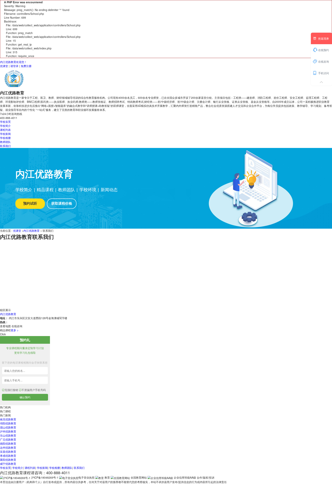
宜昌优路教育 (8, 451)
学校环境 (87, 189)
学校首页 (5, 122)
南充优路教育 (8, 419)
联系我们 (5, 146)
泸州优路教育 (8, 431)
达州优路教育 (8, 447)
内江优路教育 (31, 230)
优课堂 (4, 66)
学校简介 (5, 126)
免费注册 (26, 66)
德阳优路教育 (8, 443)
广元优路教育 (8, 439)
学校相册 (5, 138)
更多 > (14, 330)
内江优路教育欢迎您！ (13, 62)
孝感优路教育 (8, 455)
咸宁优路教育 (8, 464)
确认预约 (25, 397)
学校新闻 (5, 134)
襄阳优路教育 (8, 460)
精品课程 (45, 189)
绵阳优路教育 (8, 423)
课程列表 (5, 130)
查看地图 (5, 326)
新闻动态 (109, 189)
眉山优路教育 (8, 427)
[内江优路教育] (14, 78)
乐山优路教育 (8, 435)
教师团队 (5, 142)
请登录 (14, 66)
